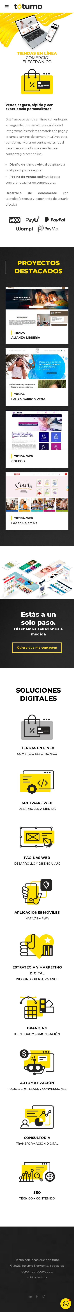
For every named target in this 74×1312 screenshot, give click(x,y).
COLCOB (18, 461)
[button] (65, 1303)
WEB (29, 456)
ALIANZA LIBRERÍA (25, 337)
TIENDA (19, 332)
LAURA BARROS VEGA (28, 399)
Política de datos (37, 1277)
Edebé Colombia (24, 523)
